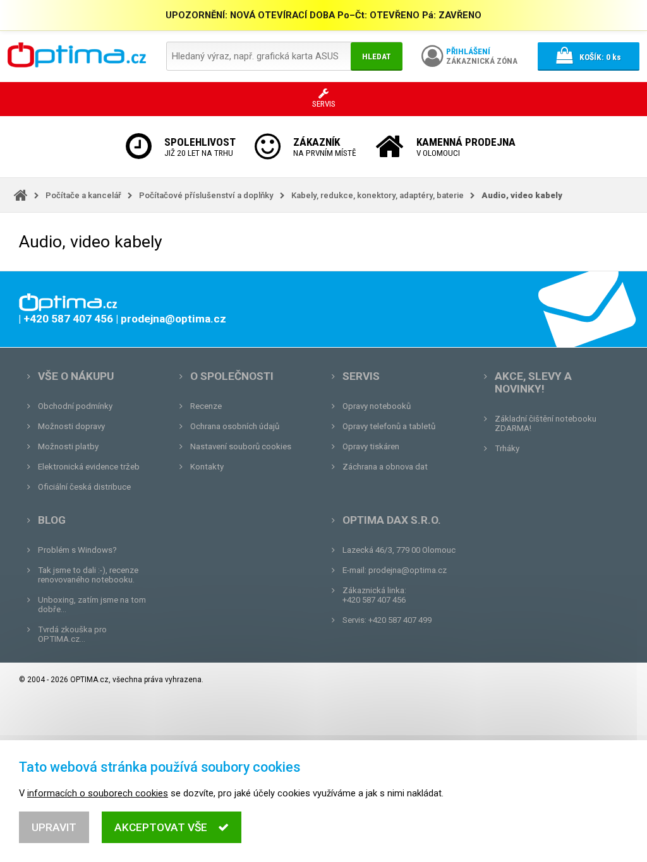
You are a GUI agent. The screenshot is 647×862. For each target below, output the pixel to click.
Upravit (54, 827)
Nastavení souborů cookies (240, 446)
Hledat (376, 56)
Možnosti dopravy (71, 426)
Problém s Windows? (77, 550)
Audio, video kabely (521, 195)
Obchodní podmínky (75, 406)
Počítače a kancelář (83, 195)
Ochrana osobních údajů (234, 426)
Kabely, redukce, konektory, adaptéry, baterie (377, 195)
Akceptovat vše (160, 827)
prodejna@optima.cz (407, 570)
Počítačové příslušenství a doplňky (206, 195)
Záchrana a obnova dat (385, 466)
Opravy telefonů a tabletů (388, 426)
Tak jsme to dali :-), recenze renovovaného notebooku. (88, 574)
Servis (361, 376)
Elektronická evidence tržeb (89, 466)
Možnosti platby (68, 446)
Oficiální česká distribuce (84, 487)
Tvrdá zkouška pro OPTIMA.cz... (72, 634)
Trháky (507, 448)
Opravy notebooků (376, 406)
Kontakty (207, 466)
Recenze (206, 406)
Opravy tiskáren (370, 446)
